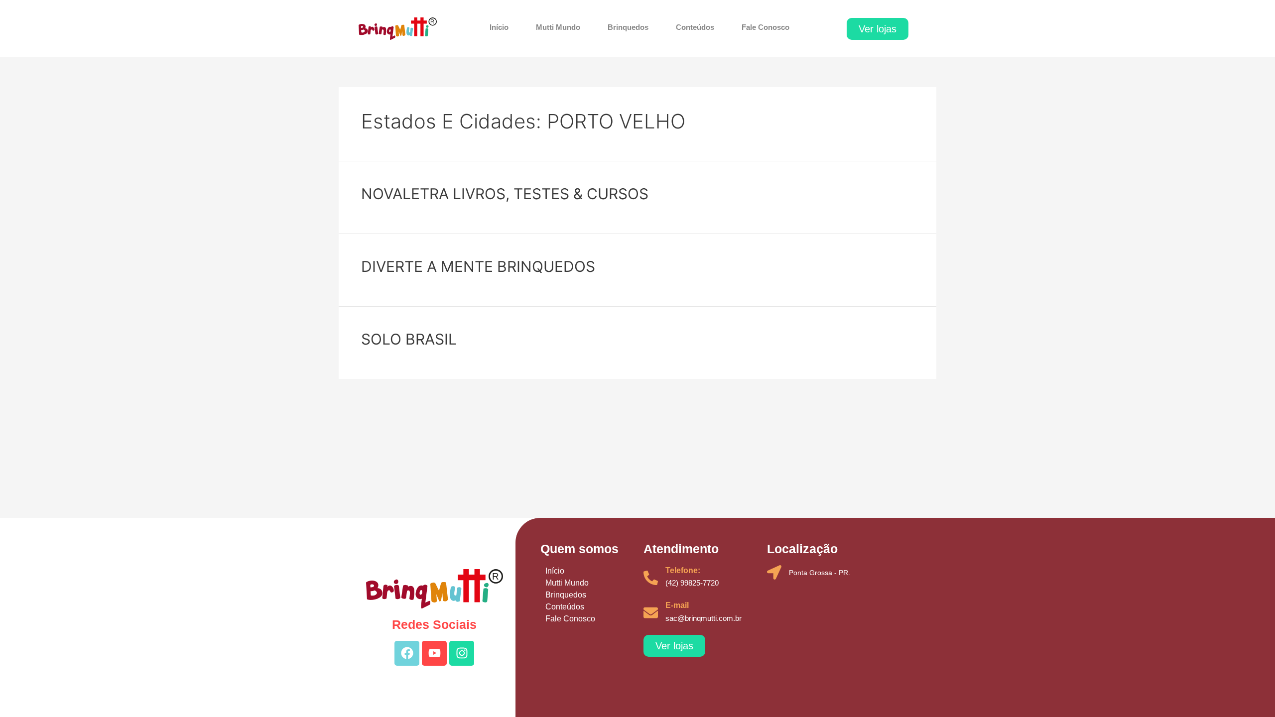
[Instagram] (461, 653)
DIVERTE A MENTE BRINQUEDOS (478, 266)
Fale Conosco (765, 27)
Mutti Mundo (558, 27)
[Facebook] (406, 653)
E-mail (677, 605)
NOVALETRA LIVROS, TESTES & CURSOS (504, 194)
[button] (877, 29)
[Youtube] (434, 653)
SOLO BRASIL (409, 339)
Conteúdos (695, 27)
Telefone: (682, 570)
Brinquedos (628, 27)
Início (499, 27)
